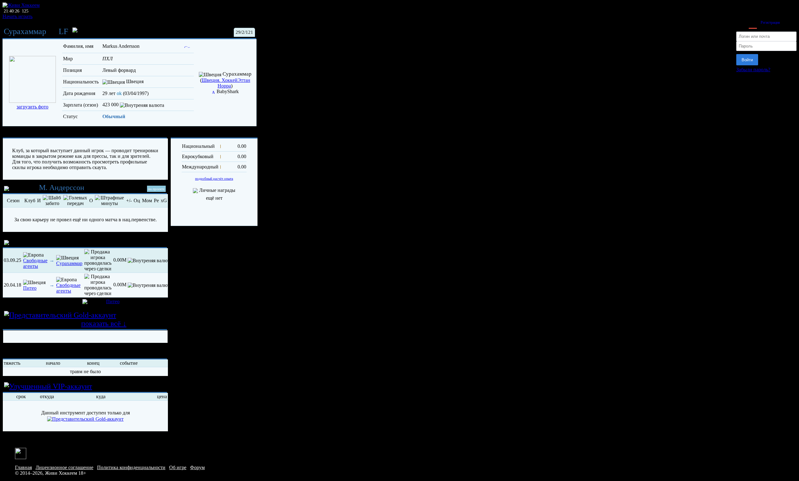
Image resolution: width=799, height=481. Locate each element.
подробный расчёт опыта (214, 178)
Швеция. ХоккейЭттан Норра (226, 83)
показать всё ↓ (103, 323)
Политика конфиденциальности (131, 467)
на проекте (156, 189)
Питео (30, 288)
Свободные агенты (35, 263)
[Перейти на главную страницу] (21, 5)
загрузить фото (32, 106)
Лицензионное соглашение (64, 467)
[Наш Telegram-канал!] (20, 452)
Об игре (177, 467)
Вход (753, 22)
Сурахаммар (25, 31)
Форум (197, 467)
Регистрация (770, 22)
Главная (23, 467)
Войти (747, 60)
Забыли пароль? (753, 69)
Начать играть (17, 16)
